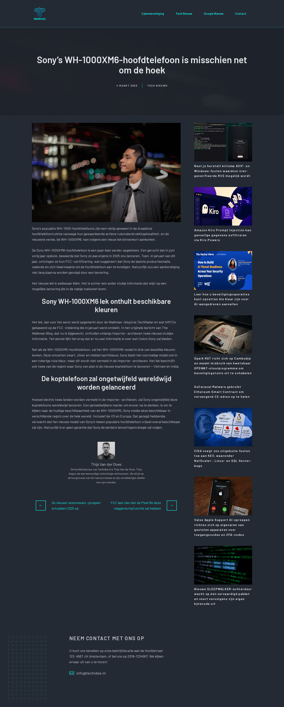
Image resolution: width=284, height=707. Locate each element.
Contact (240, 13)
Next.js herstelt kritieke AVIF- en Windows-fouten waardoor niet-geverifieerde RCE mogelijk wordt (222, 171)
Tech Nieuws (184, 13)
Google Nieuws (214, 13)
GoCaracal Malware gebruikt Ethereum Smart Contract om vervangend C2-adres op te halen (222, 391)
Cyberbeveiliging (153, 13)
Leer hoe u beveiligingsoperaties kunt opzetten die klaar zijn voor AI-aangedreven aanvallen (222, 299)
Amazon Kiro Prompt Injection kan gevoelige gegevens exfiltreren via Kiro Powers (222, 235)
